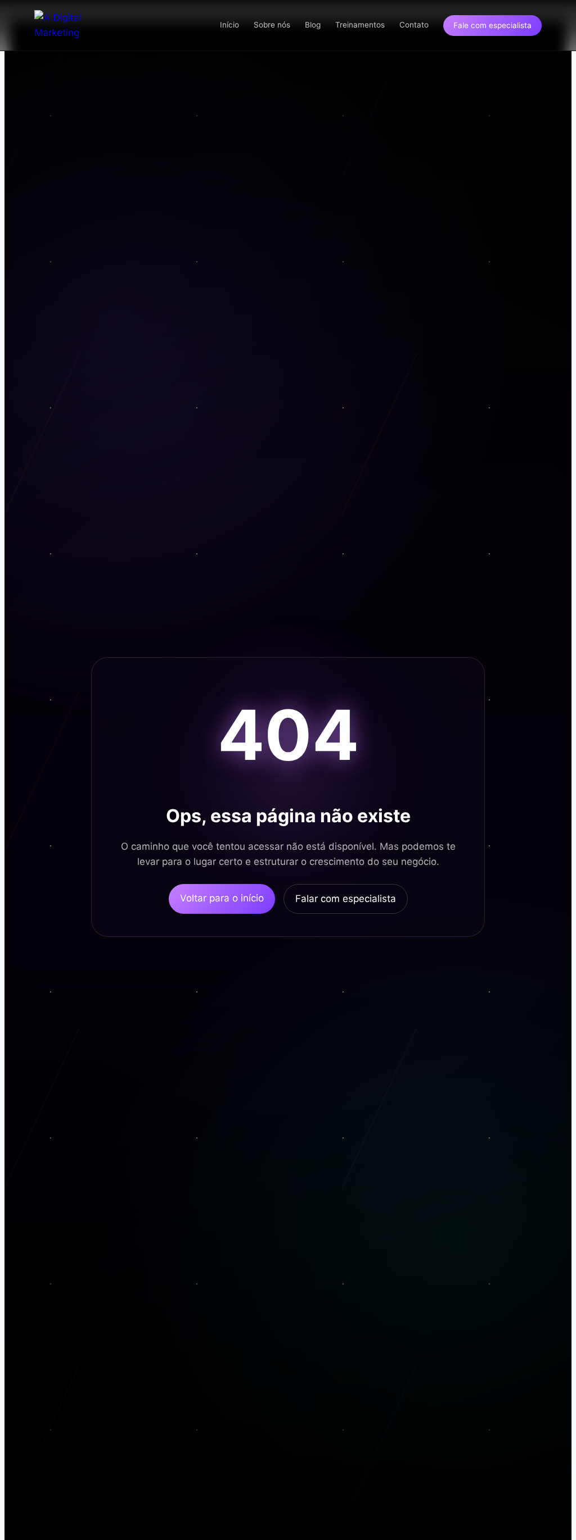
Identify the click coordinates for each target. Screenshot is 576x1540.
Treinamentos (360, 24)
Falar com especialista (345, 898)
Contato (414, 24)
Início (229, 24)
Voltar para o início (222, 898)
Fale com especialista (492, 25)
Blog (313, 24)
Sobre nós (272, 24)
